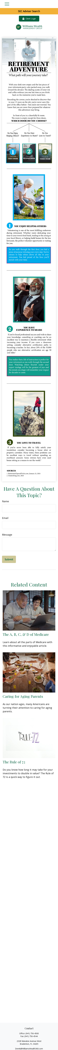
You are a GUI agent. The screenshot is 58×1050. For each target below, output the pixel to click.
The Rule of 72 (14, 761)
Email (5, 518)
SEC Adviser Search (29, 11)
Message (7, 534)
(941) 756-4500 (32, 1033)
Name (5, 501)
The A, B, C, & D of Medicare (26, 634)
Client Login (31, 18)
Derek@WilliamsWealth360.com (29, 1048)
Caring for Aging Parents (23, 696)
